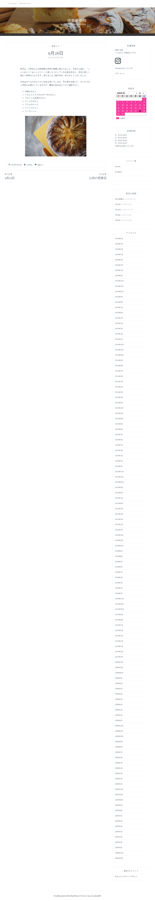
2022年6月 (119, 503)
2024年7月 (119, 371)
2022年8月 (119, 493)
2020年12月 (119, 599)
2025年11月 (119, 286)
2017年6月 (118, 821)
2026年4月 (119, 260)
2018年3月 (119, 773)
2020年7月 (119, 625)
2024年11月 (119, 350)
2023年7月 (119, 435)
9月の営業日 (119, 199)
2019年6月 (119, 694)
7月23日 (118, 204)
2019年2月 (119, 715)
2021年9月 (119, 551)
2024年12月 (119, 345)
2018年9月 (119, 742)
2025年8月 (119, 302)
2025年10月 (119, 292)
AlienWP (97, 896)
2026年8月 (119, 239)
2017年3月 (118, 837)
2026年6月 (119, 249)
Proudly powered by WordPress (66, 896)
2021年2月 (119, 588)
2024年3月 (119, 392)
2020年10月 (119, 609)
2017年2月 (118, 842)
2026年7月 (119, 244)
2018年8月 (119, 747)
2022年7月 (119, 498)
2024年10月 (119, 355)
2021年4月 (119, 577)
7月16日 (117, 220)
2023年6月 (119, 440)
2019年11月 (119, 667)
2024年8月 (119, 366)
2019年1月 (118, 720)
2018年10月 (119, 736)
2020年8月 (119, 620)
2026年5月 (119, 254)
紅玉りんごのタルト (122, 876)
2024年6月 (119, 376)
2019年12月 (119, 662)
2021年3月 (119, 583)
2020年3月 (119, 646)
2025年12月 (119, 281)
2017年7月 (118, 816)
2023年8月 (119, 429)
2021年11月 (119, 540)
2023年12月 (119, 408)
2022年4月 (119, 514)
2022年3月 (119, 519)
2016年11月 (119, 858)
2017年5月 (118, 826)
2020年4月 (119, 641)
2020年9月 (119, 615)
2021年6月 (119, 567)
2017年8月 (118, 811)
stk (132, 876)
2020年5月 (119, 636)
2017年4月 (118, 832)
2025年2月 (119, 334)
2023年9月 (119, 424)
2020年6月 (119, 630)
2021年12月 (119, 535)
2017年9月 (118, 805)
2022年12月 (119, 472)
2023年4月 (119, 450)
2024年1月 (119, 403)
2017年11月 (119, 795)
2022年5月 (119, 509)
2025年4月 (119, 323)
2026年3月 (119, 265)
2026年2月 (119, 270)
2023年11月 (119, 413)
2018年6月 (119, 758)
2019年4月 (119, 705)
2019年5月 (119, 699)
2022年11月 (119, 477)
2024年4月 (119, 387)
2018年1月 (118, 784)
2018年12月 (119, 726)
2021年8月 (119, 556)
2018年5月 (119, 763)
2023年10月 (119, 419)
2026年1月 (119, 276)
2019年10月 (119, 673)
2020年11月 (119, 604)
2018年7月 (119, 752)
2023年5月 (119, 445)
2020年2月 (119, 652)
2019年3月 (118, 710)
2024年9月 (119, 360)
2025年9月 (119, 297)
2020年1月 (119, 657)
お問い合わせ (119, 73)
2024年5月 (119, 382)
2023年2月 (119, 461)
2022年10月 (119, 482)
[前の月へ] (135, 93)
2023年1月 (119, 466)
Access (12, 3)
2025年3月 (119, 329)
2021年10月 (119, 546)
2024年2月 (119, 397)
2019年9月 (119, 678)
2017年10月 (119, 800)
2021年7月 (119, 562)
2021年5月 (119, 572)
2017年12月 (119, 789)
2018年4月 (119, 768)
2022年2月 (119, 524)
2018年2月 (119, 779)
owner (29, 165)
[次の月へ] (144, 93)
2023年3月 (119, 456)
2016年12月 (119, 853)
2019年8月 (119, 683)
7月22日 (118, 210)
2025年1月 (119, 339)
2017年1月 (118, 848)
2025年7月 (119, 307)
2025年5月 (119, 318)
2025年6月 (119, 313)
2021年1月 (118, 593)
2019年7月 (118, 689)
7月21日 (117, 215)
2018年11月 (119, 731)
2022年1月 (119, 530)
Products (25, 3)
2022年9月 (119, 487)
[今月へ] (140, 93)
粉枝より (56, 46)
